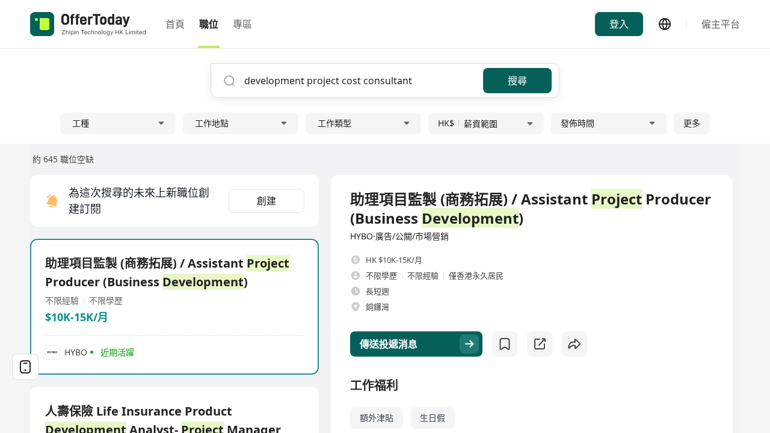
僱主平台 (720, 24)
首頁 (175, 24)
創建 (266, 200)
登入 (619, 24)
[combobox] (359, 80)
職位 (208, 24)
